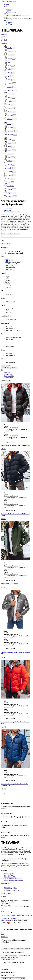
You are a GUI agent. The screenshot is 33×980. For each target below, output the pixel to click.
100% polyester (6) (11, 319)
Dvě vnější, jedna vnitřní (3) (14, 337)
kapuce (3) (9, 327)
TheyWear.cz (5, 920)
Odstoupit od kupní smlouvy (12, 890)
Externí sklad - (15, 253)
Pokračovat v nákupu (7, 948)
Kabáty (9, 51)
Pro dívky (10, 134)
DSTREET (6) (10, 302)
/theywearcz (5, 918)
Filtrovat (14, 367)
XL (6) (8, 284)
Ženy (5, 34)
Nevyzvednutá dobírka (10, 888)
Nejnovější (7, 372)
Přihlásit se (4, 936)
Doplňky (10, 101)
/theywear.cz (14, 918)
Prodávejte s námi (9, 875)
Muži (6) (8, 294)
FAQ (5, 6)
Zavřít (2, 1)
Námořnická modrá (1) (14, 262)
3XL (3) (8, 287)
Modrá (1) (11, 260)
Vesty (9, 65)
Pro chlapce (10, 131)
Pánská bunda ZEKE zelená (9, 583)
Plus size (10, 112)
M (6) (8, 280)
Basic (9, 108)
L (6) (7, 282)
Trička (9, 72)
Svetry (9, 55)
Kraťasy (9, 175)
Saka (8, 62)
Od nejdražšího (8, 377)
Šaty (8, 76)
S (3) (7, 278)
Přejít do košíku (20, 978)
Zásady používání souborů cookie (13, 880)
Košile (9, 69)
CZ (7, 20)
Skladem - (14, 251)
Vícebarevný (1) (12, 264)
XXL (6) (8, 285)
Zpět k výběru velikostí (8, 959)
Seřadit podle (5, 367)
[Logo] (12, 33)
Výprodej (10, 119)
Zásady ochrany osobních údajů (13, 878)
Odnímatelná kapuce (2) (13, 330)
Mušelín (9, 115)
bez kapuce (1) (10, 328)
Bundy (9, 48)
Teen (9, 124)
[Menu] (9, 40)
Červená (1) (11, 269)
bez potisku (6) (10, 362)
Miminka (10, 127)
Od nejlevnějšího (9, 376)
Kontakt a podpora (6, 893)
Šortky (9, 94)
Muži (2, 34)
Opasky (9, 189)
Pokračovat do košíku (10, 1)
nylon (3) (8, 312)
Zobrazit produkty (5, 366)
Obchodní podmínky (10, 877)
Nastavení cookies (22, 920)
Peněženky (10, 186)
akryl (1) (8, 311)
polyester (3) (9, 309)
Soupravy (10, 90)
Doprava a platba (9, 874)
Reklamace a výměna (10, 887)
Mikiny (9, 58)
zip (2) (8, 276)
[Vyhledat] (2, 38)
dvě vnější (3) (10, 339)
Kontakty (6, 4)
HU (11, 24)
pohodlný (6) (10, 346)
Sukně (9, 79)
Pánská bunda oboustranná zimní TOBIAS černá (15, 445)
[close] (1, 41)
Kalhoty (9, 83)
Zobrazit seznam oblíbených (23, 948)
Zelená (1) (11, 266)
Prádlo (9, 97)
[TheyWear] (10, 845)
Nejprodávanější (8, 374)
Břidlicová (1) (12, 267)
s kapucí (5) (9, 353)
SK (11, 22)
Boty (9, 104)
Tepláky (9, 87)
